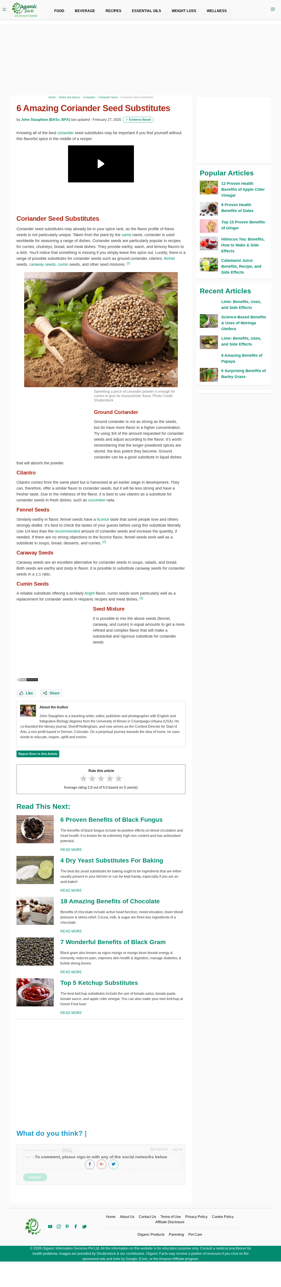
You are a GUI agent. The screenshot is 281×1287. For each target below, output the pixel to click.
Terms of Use (170, 1217)
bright (90, 593)
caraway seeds (42, 264)
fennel (169, 258)
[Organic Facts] (24, 10)
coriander (65, 133)
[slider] (101, 778)
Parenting (176, 1234)
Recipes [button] (113, 11)
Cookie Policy (223, 1217)
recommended (67, 531)
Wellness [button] (217, 11)
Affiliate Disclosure (169, 1222)
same (126, 235)
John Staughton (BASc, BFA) (45, 119)
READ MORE (71, 850)
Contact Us (147, 1217)
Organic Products (150, 1234)
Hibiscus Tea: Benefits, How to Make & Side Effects (243, 245)
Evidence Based (138, 119)
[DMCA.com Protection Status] (27, 679)
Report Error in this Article (37, 754)
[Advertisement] (101, 1070)
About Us (127, 1217)
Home (110, 1217)
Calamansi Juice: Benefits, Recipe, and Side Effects (241, 266)
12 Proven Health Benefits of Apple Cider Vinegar (243, 189)
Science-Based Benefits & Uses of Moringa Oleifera (243, 323)
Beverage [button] (85, 11)
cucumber (96, 500)
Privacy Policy (196, 1217)
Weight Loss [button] (184, 11)
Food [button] (59, 11)
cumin (63, 264)
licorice (103, 519)
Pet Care (195, 1234)
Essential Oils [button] (146, 11)
